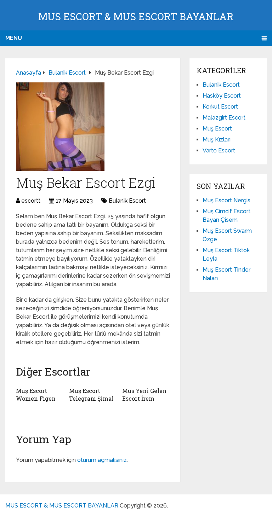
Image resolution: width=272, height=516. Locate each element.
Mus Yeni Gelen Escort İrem (144, 394)
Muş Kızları (217, 139)
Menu (13, 38)
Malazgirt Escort (224, 117)
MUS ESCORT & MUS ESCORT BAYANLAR (135, 16)
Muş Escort (217, 128)
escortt (30, 200)
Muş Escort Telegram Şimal (91, 394)
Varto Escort (219, 150)
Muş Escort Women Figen (36, 394)
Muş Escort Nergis (226, 200)
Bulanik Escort (127, 200)
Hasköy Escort (222, 95)
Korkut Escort (220, 106)
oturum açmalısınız (102, 460)
